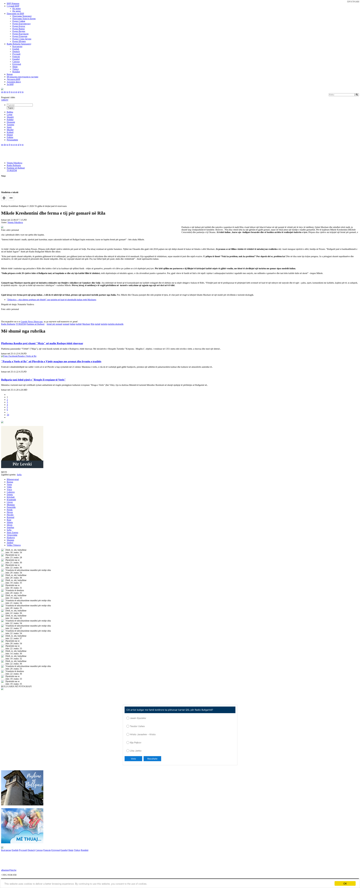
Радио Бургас (18, 26)
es (12, 92)
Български (17, 46)
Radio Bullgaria (14, 165)
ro (22, 92)
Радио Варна (18, 29)
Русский (16, 54)
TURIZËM (12, 170)
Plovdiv (10, 515)
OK (345, 883)
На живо (16, 8)
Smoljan (10, 527)
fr (9, 92)
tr (20, 92)
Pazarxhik (11, 507)
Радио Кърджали (20, 34)
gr (16, 92)
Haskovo (11, 537)
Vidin (9, 487)
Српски (16, 61)
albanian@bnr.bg (8, 870)
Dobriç (10, 494)
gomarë (66, 324)
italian (72, 324)
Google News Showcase (32, 321)
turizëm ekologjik (115, 324)
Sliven (9, 525)
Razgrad (10, 517)
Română (16, 72)
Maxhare (86, 324)
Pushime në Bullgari (16, 168)
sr (14, 92)
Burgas (10, 482)
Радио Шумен (19, 41)
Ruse (9, 520)
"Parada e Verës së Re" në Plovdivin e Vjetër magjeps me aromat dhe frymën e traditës (51, 361)
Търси (10, 108)
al (18, 92)
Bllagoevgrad (13, 479)
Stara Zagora (12, 532)
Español (16, 59)
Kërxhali (10, 497)
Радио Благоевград (21, 23)
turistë (97, 324)
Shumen (10, 540)
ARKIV (4, 100)
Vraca (9, 489)
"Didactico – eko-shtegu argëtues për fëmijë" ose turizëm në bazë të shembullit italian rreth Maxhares (51, 299)
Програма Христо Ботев (24, 18)
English (15, 49)
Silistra (10, 522)
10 (8, 415)
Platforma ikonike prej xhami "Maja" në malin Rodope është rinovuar (42, 343)
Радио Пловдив (19, 36)
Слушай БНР (13, 6)
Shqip (15, 66)
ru (7, 92)
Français (16, 56)
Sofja (9, 530)
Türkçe (15, 69)
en (2, 92)
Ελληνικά (16, 64)
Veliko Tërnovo (14, 545)
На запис (16, 11)
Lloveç (10, 502)
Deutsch (16, 51)
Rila (92, 324)
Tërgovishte (12, 535)
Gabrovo (11, 492)
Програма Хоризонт (22, 16)
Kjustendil (11, 499)
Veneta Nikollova (14, 163)
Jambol (10, 542)
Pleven (10, 512)
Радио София (18, 21)
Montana (11, 504)
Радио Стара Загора (21, 39)
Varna (9, 484)
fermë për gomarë (54, 324)
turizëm (104, 324)
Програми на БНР (15, 13)
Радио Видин (18, 31)
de (5, 92)
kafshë (79, 324)
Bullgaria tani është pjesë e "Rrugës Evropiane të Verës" (33, 379)
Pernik (10, 510)
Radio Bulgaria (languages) (19, 44)
